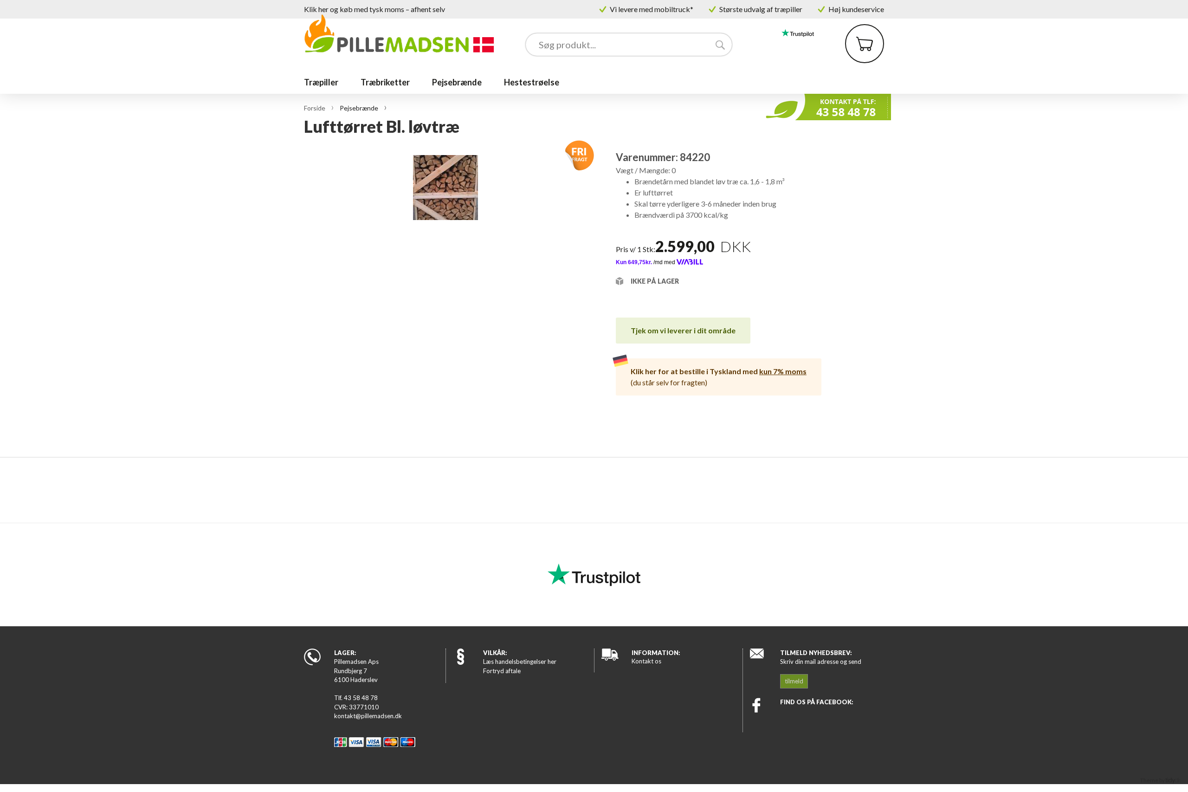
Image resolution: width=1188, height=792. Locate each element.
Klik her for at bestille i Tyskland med (719, 371)
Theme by (1153, 780)
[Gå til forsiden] (400, 33)
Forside (314, 108)
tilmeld (794, 681)
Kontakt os (646, 661)
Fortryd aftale (502, 671)
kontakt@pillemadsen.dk (368, 716)
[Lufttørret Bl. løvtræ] (445, 296)
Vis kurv (859, 30)
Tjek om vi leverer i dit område (683, 330)
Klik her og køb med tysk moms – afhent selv (374, 9)
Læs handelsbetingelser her (519, 661)
